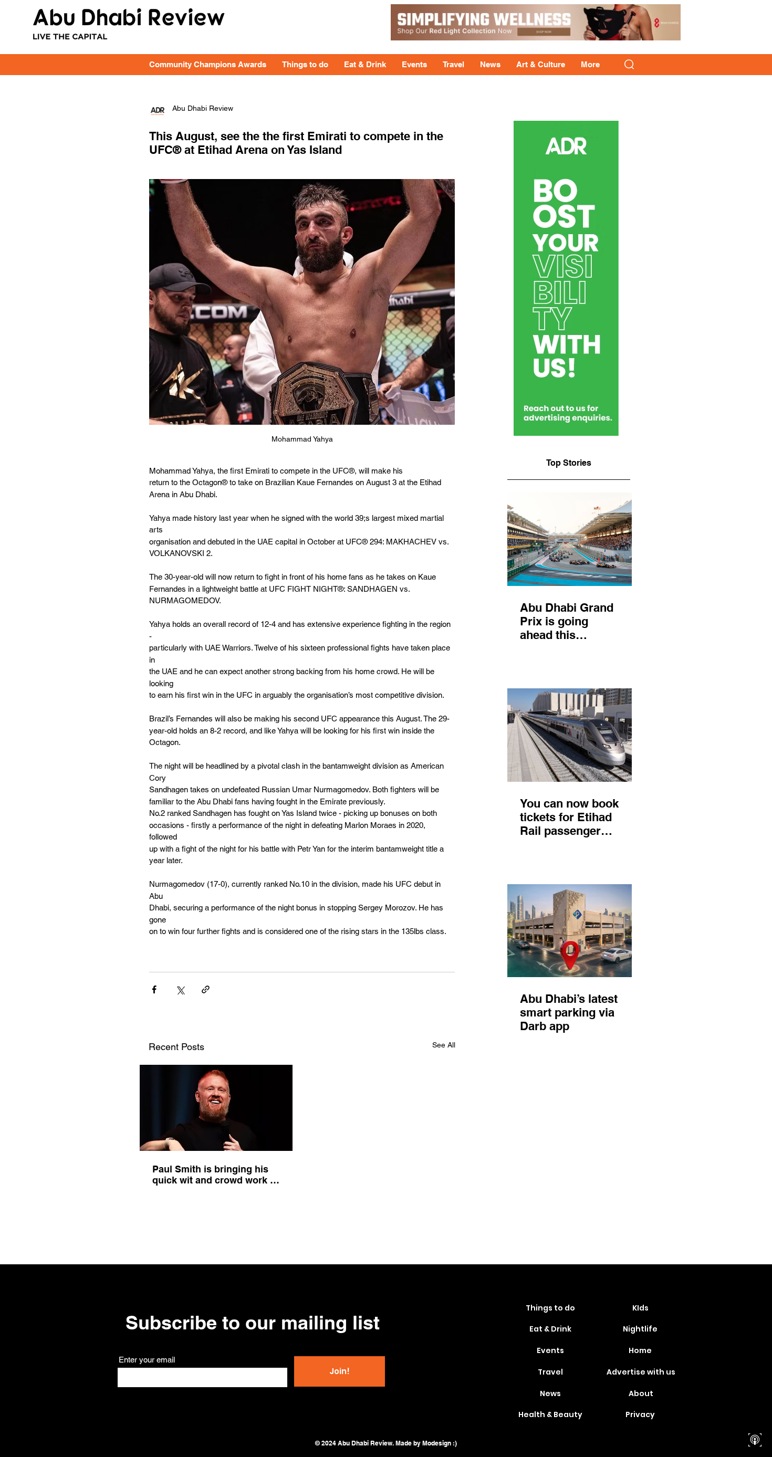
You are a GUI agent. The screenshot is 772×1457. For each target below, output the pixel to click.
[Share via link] (206, 989)
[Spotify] (754, 1421)
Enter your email (147, 1360)
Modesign (436, 1443)
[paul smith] (216, 1108)
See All (443, 1045)
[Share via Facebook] (154, 989)
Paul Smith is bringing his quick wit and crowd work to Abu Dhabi (215, 1174)
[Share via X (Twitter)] (180, 989)
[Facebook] (754, 1366)
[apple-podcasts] (754, 1439)
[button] (629, 64)
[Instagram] (754, 1384)
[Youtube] (754, 1403)
